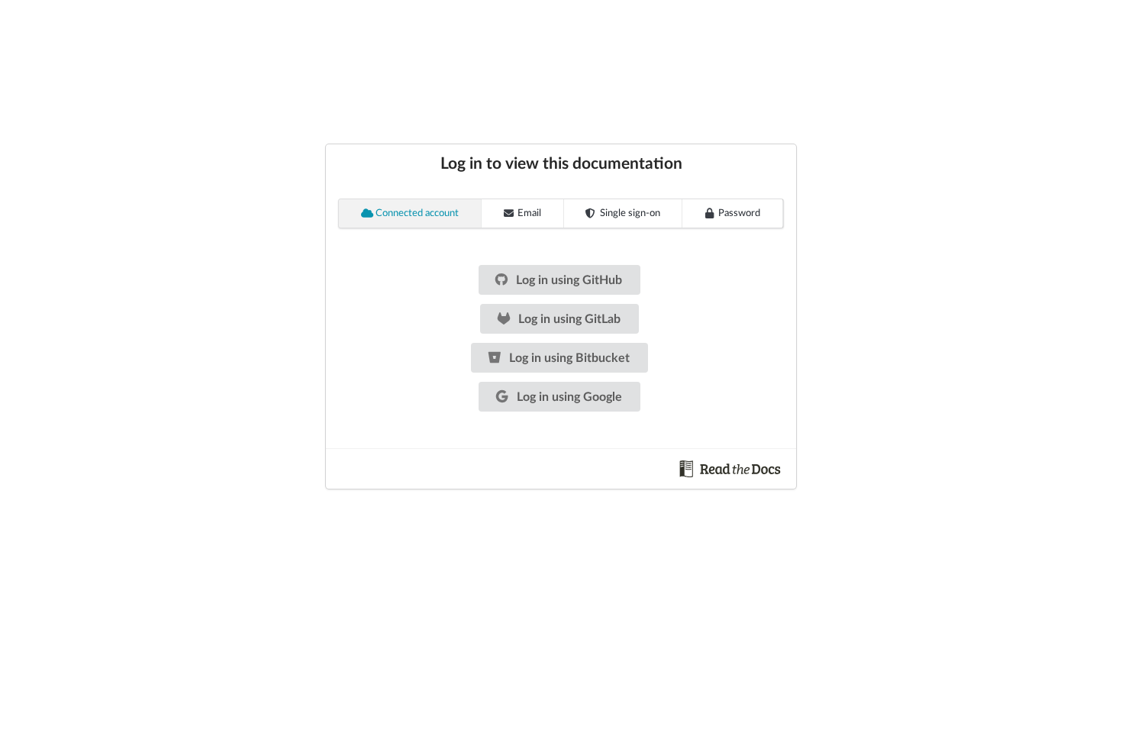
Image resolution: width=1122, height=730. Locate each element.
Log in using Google (568, 397)
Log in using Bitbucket (568, 358)
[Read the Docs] (730, 468)
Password (739, 213)
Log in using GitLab (568, 319)
